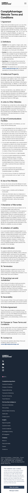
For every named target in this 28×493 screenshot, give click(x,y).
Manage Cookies (14, 490)
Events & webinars (6, 428)
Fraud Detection (6, 398)
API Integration (5, 434)
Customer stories (6, 425)
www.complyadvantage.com (10, 68)
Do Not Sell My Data (9, 460)
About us (4, 440)
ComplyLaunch (6, 416)
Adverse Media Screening (8, 410)
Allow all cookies (14, 487)
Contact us (5, 449)
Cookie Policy (16, 457)
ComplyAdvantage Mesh (8, 381)
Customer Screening (7, 384)
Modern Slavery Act (6, 463)
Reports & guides (6, 422)
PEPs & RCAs (5, 408)
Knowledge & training (7, 431)
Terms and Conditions (6, 457)
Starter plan (5, 413)
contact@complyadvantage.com (10, 344)
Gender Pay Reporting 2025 (17, 462)
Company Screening (7, 387)
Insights (4, 420)
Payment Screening (7, 396)
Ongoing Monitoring (7, 390)
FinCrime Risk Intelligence (9, 402)
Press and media (6, 443)
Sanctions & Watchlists (7, 405)
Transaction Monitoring (8, 393)
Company (4, 437)
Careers (4, 446)
